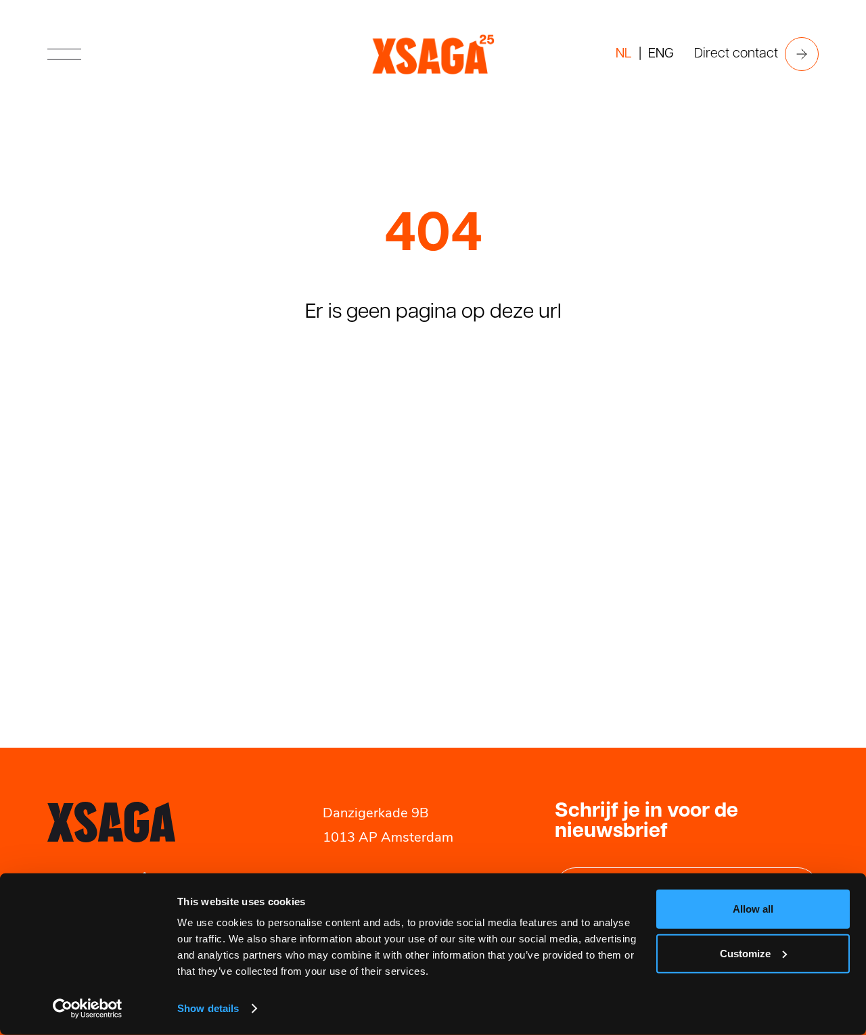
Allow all (753, 909)
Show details (208, 1008)
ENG (661, 54)
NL (624, 54)
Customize (745, 953)
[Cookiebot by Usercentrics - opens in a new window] (87, 1008)
